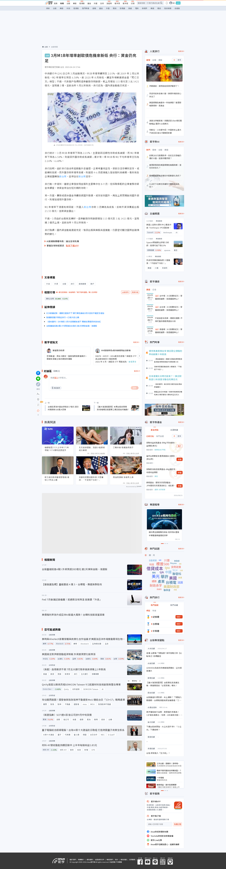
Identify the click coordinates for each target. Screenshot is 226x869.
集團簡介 (81, 859)
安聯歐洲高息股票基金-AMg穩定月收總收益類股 (160, 471)
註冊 (178, 3)
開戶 (180, 446)
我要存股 (135, 292)
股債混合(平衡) (160, 449)
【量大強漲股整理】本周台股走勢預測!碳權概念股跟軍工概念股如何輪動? (112, 408)
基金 (89, 3)
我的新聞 (167, 8)
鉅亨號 (125, 3)
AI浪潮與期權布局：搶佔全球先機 (63, 241)
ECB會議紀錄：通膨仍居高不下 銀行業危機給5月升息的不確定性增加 (75, 313)
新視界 (144, 8)
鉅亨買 (117, 3)
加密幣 (109, 3)
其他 (156, 476)
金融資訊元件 (99, 859)
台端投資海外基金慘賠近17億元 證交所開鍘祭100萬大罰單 (63, 408)
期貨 (114, 8)
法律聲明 (132, 859)
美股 (75, 3)
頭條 (48, 8)
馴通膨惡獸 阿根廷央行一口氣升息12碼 (62, 317)
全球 (102, 3)
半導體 (156, 630)
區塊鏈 (122, 8)
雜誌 (159, 8)
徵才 (116, 859)
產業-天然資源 (160, 489)
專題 (152, 8)
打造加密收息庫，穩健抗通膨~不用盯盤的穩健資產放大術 (168, 319)
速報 (94, 8)
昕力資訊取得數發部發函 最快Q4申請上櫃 (57, 478)
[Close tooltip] (58, 411)
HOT (157, 296)
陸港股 (82, 3)
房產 (130, 8)
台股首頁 (125, 292)
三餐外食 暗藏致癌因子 (123, 447)
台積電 (156, 623)
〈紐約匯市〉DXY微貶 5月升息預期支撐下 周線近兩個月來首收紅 (73, 321)
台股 (68, 3)
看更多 (135, 342)
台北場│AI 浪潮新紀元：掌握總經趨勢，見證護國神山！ (168, 308)
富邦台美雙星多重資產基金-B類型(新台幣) (160, 457)
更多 (179, 60)
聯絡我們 (110, 859)
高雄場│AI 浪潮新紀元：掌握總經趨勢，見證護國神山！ (168, 331)
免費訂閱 (177, 824)
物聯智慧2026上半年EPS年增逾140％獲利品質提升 (57, 448)
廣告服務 (90, 859)
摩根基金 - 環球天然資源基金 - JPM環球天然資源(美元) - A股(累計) (160, 484)
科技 (68, 8)
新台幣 (63, 176)
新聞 (62, 3)
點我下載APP (72, 245)
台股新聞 (54, 47)
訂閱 (132, 3)
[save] (38, 405)
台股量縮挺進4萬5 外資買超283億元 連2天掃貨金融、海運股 (71, 325)
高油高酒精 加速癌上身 (123, 477)
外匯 (95, 3)
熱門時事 (85, 8)
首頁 (55, 3)
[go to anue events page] (166, 3)
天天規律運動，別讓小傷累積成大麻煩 (92, 448)
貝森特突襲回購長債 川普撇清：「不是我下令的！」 (91, 478)
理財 (137, 8)
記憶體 (156, 616)
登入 (174, 3)
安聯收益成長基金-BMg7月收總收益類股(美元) (160, 444)
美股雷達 (159, 221)
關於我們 (73, 859)
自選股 (177, 8)
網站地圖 (124, 859)
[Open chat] (38, 411)
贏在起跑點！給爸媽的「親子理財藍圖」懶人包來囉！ (78, 292)
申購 (180, 459)
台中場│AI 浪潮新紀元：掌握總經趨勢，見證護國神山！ (168, 297)
